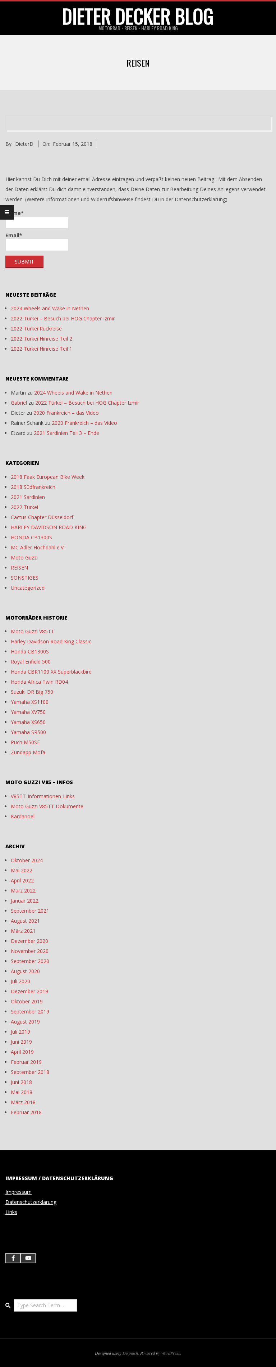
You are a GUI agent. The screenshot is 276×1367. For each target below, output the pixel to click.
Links (11, 1212)
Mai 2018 (21, 1092)
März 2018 (23, 1102)
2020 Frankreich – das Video (66, 412)
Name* (14, 213)
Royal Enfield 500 (31, 661)
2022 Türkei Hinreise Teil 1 (41, 348)
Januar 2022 (24, 900)
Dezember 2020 (29, 940)
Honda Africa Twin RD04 (39, 681)
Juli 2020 (20, 981)
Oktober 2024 (27, 860)
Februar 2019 (26, 1061)
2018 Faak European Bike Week (47, 476)
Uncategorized (28, 587)
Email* (13, 235)
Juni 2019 (21, 1041)
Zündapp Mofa (28, 752)
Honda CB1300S (30, 651)
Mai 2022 (21, 870)
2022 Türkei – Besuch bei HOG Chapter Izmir (63, 318)
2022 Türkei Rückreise (36, 328)
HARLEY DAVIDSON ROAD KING (49, 527)
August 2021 (25, 920)
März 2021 (23, 930)
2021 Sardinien (28, 497)
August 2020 (25, 971)
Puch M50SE (25, 742)
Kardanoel (22, 816)
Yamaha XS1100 (30, 701)
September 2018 (30, 1072)
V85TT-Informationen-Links (43, 796)
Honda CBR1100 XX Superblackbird (51, 671)
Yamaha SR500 (28, 732)
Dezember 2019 (29, 991)
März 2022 (23, 890)
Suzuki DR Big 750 (32, 691)
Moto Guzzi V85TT (32, 631)
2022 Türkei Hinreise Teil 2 (41, 338)
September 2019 (30, 1011)
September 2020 (30, 961)
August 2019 (25, 1021)
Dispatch (130, 1353)
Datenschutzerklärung (30, 1202)
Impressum (18, 1191)
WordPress (170, 1353)
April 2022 (22, 880)
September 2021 (30, 910)
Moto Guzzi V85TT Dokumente (47, 806)
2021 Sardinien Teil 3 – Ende (66, 433)
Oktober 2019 (27, 1001)
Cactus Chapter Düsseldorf (42, 517)
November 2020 (30, 951)
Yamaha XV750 (28, 712)
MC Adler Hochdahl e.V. (38, 547)
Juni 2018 (21, 1082)
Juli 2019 (20, 1031)
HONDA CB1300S (31, 537)
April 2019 (22, 1051)
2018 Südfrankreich (33, 487)
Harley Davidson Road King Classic (51, 641)
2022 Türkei (24, 507)
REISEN (19, 567)
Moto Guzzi (24, 557)
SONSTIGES (24, 577)
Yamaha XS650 (28, 722)
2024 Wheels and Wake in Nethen (50, 308)
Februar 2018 (26, 1112)
